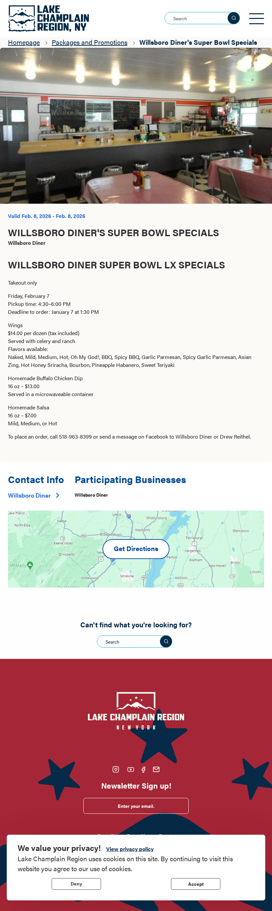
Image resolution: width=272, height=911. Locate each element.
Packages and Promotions (89, 42)
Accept (196, 883)
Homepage (24, 42)
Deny (76, 883)
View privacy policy (130, 849)
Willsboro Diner (29, 495)
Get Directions (136, 548)
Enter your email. (136, 806)
